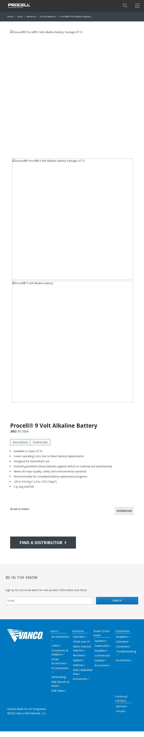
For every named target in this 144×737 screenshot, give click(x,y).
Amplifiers (100, 650)
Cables (55, 645)
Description (20, 442)
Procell (120, 711)
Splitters (78, 660)
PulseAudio (122, 631)
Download (124, 510)
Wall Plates (58, 690)
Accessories (80, 679)
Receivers (79, 655)
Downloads (40, 442)
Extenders (79, 636)
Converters (122, 646)
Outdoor (99, 660)
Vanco (54, 631)
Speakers (100, 641)
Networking (58, 677)
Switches (78, 665)
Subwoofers (101, 645)
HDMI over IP (81, 641)
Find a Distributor (42, 542)
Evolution (78, 631)
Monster (121, 706)
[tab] (20, 442)
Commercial (101, 655)
